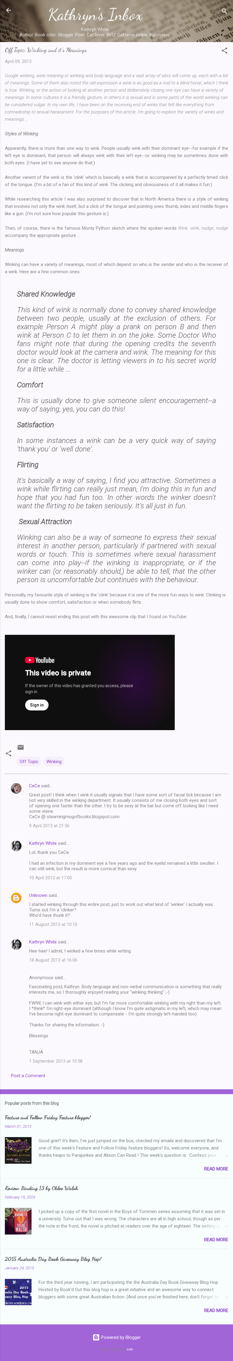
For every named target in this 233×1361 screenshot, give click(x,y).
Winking (54, 761)
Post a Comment (28, 1075)
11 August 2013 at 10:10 (53, 924)
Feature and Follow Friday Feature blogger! (48, 1117)
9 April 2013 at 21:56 (49, 825)
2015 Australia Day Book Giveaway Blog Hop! (53, 1258)
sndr (130, 1349)
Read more (216, 1169)
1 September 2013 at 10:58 (56, 1061)
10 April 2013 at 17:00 (50, 878)
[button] (224, 51)
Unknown (38, 895)
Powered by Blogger (120, 1337)
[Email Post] (20, 749)
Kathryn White (43, 843)
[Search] (224, 12)
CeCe (34, 786)
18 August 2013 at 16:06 (53, 960)
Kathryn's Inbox (95, 14)
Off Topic (29, 761)
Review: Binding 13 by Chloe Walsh (41, 1188)
